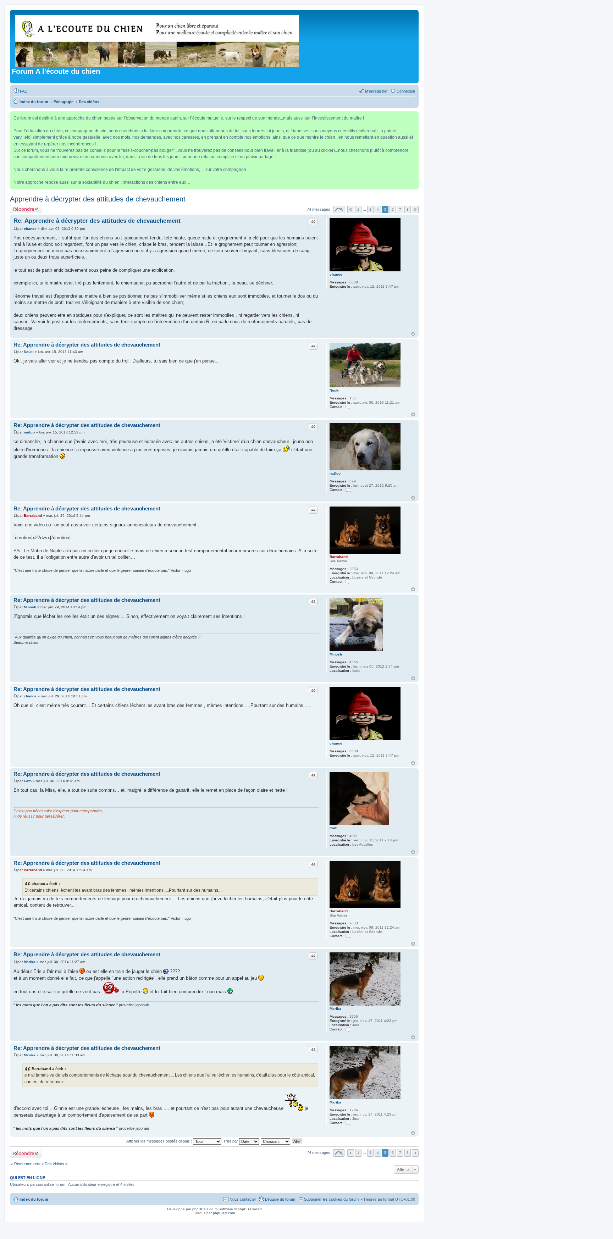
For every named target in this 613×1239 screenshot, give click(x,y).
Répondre (23, 209)
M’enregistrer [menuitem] (376, 91)
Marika (335, 1009)
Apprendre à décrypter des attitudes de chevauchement (98, 199)
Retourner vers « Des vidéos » (40, 1164)
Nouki (334, 390)
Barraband (339, 557)
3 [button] (370, 209)
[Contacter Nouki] (348, 407)
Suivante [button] (415, 209)
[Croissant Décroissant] (276, 1141)
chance (336, 274)
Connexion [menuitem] (406, 91)
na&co (335, 473)
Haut (413, 334)
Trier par (231, 1141)
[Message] (15, 229)
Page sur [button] (338, 209)
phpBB (198, 1209)
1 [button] (358, 209)
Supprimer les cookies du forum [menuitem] (331, 1199)
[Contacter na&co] (348, 490)
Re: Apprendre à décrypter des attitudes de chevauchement (97, 220)
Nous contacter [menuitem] (243, 1199)
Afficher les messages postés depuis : (159, 1141)
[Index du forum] (158, 39)
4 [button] (378, 209)
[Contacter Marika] (348, 1029)
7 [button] (400, 209)
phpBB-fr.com (224, 1213)
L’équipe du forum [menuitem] (280, 1199)
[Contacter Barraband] (348, 581)
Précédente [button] (350, 209)
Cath (333, 828)
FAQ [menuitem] (24, 91)
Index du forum (34, 1199)
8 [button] (408, 209)
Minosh (336, 654)
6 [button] (393, 209)
